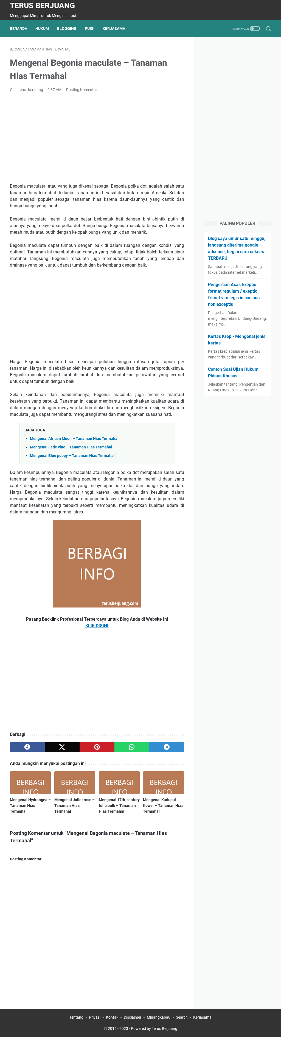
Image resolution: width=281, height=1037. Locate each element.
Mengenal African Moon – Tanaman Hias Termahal (74, 438)
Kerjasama (114, 28)
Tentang (76, 1017)
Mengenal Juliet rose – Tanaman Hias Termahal (74, 805)
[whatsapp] (131, 747)
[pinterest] (97, 747)
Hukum (42, 28)
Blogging (67, 28)
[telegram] (166, 747)
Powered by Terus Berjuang (154, 1028)
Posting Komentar (81, 89)
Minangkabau (158, 1017)
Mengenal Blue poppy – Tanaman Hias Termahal (72, 455)
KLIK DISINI (96, 625)
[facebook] (27, 747)
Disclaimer (132, 1017)
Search (182, 1017)
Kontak (112, 1017)
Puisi (89, 28)
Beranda (18, 28)
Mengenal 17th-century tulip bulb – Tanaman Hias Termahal (119, 805)
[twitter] (62, 747)
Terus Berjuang (42, 5)
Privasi (94, 1017)
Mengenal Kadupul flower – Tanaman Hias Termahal (163, 805)
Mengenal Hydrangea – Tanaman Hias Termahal (30, 805)
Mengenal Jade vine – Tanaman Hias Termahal (71, 447)
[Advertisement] (97, 138)
